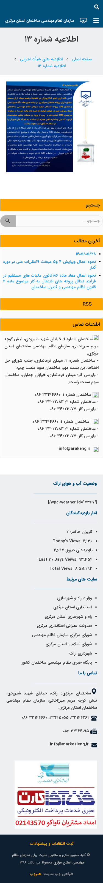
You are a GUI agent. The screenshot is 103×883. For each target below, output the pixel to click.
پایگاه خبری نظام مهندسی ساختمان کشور (57, 662)
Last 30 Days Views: (59, 559)
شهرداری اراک (80, 653)
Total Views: (62, 568)
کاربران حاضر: (81, 531)
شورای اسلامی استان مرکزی (69, 644)
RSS (87, 304)
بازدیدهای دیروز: (78, 550)
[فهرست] (96, 21)
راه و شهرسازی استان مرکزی (68, 616)
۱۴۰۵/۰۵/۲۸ (86, 254)
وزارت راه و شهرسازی (74, 598)
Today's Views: (68, 541)
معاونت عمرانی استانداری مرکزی (64, 625)
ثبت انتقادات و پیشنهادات (51, 843)
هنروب (35, 874)
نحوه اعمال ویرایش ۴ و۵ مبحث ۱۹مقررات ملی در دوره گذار (49, 264)
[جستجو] (96, 7)
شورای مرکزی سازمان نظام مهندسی (62, 635)
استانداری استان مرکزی (72, 607)
